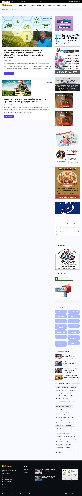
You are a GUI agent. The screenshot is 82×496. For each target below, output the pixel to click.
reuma (70, 395)
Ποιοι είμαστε (25, 469)
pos (64, 395)
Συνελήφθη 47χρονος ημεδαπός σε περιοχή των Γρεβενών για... (31, 1)
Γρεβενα (39, 5)
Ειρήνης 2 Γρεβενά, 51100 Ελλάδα (10, 477)
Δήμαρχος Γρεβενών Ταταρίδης (63, 412)
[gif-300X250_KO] (64, 23)
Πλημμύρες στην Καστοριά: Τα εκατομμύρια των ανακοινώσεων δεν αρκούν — (70, 377)
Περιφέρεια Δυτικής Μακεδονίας (63, 433)
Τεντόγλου (59, 441)
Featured (59, 393)
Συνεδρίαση (72, 439)
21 (70, 228)
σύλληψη (59, 452)
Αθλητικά (61, 316)
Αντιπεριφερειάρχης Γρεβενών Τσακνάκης (65, 403)
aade (58, 387)
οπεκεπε (58, 449)
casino (61, 311)
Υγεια (49, 5)
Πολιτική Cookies (23, 493)
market (66, 393)
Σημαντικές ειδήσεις (61, 439)
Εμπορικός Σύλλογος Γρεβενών (63, 422)
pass (73, 393)
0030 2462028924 (7, 479)
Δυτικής (71, 417)
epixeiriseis (72, 390)
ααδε (66, 441)
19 (63, 228)
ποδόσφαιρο (67, 449)
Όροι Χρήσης (4, 493)
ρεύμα (75, 449)
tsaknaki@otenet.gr (7, 481)
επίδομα (68, 444)
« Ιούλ (56, 241)
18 (60, 228)
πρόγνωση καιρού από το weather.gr (70, 480)
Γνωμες (54, 5)
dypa (58, 390)
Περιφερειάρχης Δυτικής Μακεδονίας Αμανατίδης (67, 436)
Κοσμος (25, 5)
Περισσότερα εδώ (9, 74)
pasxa (58, 395)
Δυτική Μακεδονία (61, 417)
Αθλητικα (45, 5)
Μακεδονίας (59, 425)
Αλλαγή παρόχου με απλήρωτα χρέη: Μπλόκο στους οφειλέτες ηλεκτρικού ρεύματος (70, 356)
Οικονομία (61, 336)
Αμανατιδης (72, 401)
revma (58, 398)
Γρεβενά (59, 409)
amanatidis (65, 387)
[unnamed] (67, 84)
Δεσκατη (73, 321)
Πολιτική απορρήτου (14, 493)
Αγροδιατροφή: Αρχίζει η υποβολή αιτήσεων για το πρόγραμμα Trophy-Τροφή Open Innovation (25, 100)
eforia (64, 390)
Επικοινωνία (25, 472)
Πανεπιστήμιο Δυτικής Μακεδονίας (64, 430)
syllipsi (65, 398)
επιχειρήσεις (59, 447)
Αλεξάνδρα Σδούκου (61, 401)
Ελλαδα (20, 5)
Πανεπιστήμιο (60, 428)
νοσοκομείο (68, 447)
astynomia (74, 387)
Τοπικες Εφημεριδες (61, 5)
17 (56, 228)
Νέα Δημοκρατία (70, 425)
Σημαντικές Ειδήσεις (73, 337)
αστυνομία (59, 444)
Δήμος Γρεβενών (60, 414)
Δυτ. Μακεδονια (32, 5)
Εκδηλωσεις (74, 325)
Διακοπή (70, 414)
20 (67, 228)
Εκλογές (59, 420)
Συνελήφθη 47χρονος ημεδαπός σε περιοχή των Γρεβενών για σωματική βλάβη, (70, 370)
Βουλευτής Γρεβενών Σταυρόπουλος (64, 406)
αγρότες (74, 441)
